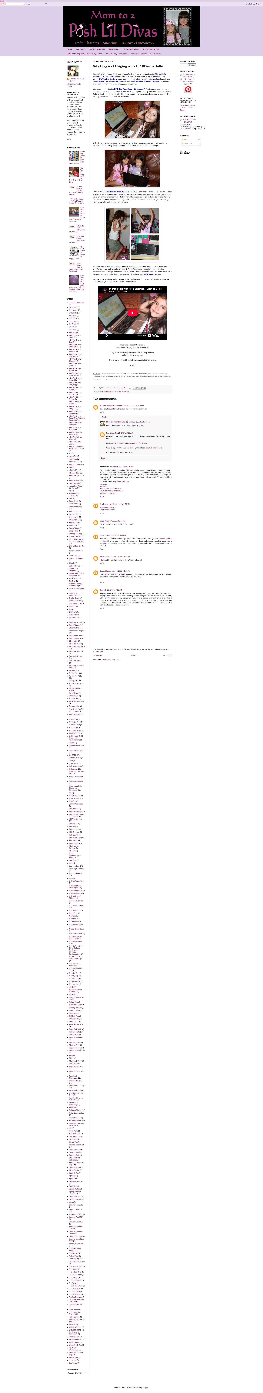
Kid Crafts (72, 809)
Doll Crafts (73, 615)
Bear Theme (73, 504)
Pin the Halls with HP (106, 391)
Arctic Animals (74, 483)
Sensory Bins (74, 1152)
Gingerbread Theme (76, 745)
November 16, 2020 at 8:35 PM (121, 467)
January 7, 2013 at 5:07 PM (133, 405)
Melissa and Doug (76, 924)
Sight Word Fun (75, 1167)
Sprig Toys (73, 1186)
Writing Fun (73, 1357)
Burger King (73, 531)
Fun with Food (74, 725)
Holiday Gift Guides (76, 777)
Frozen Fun (73, 719)
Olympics (72, 1013)
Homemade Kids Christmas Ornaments (75, 788)
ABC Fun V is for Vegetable (75, 429)
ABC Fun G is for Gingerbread (75, 374)
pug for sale (104, 486)
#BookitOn (114, 49)
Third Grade (73, 1278)
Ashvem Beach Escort (108, 508)
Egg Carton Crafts (75, 635)
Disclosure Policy (150, 49)
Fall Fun (72, 670)
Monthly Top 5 (74, 976)
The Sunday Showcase (116, 54)
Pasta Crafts (73, 1035)
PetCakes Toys (74, 1042)
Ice (70, 793)
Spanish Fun (74, 1173)
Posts (185, 140)
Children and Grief (76, 551)
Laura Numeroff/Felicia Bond (75, 856)
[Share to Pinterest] (145, 388)
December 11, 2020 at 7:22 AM (121, 433)
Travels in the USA (76, 1305)
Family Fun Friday (75, 676)
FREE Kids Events (76, 715)
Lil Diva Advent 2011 (76, 881)
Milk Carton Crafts (75, 934)
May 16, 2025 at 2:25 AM (121, 571)
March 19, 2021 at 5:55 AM (120, 504)
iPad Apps (73, 801)
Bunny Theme (74, 528)
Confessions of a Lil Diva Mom (76, 574)
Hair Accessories (75, 766)
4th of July (73, 318)
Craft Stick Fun (74, 578)
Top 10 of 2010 (74, 1289)
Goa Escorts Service (127, 448)
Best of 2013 (73, 514)
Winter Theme (74, 1342)
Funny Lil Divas (75, 730)
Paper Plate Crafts (76, 1024)
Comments (187, 144)
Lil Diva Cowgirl (75, 893)
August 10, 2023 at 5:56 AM (115, 521)
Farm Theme (74, 693)
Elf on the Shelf (74, 644)
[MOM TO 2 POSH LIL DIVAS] (188, 122)
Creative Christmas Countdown (76, 585)
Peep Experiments (76, 1037)
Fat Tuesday (73, 696)
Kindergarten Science (74, 847)
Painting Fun (74, 1019)
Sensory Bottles (75, 1155)
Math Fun (72, 919)
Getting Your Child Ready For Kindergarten (76, 738)
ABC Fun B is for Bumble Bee (75, 346)
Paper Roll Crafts (75, 1029)
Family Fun (73, 673)
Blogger (145, 1388)
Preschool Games (75, 1081)
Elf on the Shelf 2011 (77, 651)
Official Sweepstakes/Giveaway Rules (84, 54)
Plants (71, 1055)
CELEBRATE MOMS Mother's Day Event (76, 540)
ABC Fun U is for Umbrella (75, 424)
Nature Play (73, 1002)
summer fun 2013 (75, 1214)
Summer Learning (76, 1222)
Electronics (73, 641)
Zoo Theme (73, 1363)
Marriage (72, 916)
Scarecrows (73, 1139)
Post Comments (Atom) (111, 660)
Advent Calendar (75, 465)
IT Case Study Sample (112, 574)
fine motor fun (74, 706)
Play (70, 1058)
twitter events (74, 1309)
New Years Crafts (75, 1005)
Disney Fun (73, 606)
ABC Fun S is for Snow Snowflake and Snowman (77, 418)
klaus (102, 521)
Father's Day (73, 699)
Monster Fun (73, 973)
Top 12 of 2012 (74, 1294)
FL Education (74, 712)
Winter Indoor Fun (75, 1339)
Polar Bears (73, 1064)
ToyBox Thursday (75, 1297)
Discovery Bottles (75, 604)
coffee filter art (74, 566)
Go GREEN (73, 755)
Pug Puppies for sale (121, 482)
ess (112, 560)
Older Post (167, 656)
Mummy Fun (73, 984)
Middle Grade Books (76, 929)
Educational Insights (76, 631)
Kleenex (72, 851)
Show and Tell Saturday (74, 1159)
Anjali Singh (104, 504)
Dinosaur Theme (75, 601)
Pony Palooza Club (76, 1071)
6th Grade (73, 324)
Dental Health (74, 598)
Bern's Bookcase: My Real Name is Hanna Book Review (77, 201)
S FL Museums (74, 1134)
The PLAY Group (75, 1275)
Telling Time (73, 1256)
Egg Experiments (75, 638)
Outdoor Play (74, 1016)
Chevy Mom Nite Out (77, 546)
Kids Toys (72, 841)
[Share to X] (139, 388)
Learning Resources (76, 869)
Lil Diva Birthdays (75, 890)
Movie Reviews (75, 981)
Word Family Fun (75, 1345)
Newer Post (98, 656)
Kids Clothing (74, 832)
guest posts (73, 763)
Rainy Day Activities (76, 1113)
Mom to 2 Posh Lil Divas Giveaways (75, 958)
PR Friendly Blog (131, 49)
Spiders (72, 1179)
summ (71, 1202)
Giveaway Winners (76, 750)
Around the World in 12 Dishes (76, 487)
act (70, 453)
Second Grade (74, 1150)
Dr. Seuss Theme (75, 618)
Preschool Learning (76, 1086)
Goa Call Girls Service (154, 448)
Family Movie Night (76, 684)
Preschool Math (75, 1090)
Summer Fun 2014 (76, 1217)
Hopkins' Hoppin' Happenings (111, 405)
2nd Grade (73, 310)
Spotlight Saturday (76, 1181)
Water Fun (73, 1324)
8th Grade (73, 330)
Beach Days (73, 501)
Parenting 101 (74, 1032)
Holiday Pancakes (76, 781)
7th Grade (73, 327)
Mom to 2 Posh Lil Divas (115, 422)
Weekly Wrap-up (75, 1327)
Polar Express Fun (76, 1066)
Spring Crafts (74, 1189)
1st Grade (72, 307)
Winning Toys (74, 1337)
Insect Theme (74, 798)
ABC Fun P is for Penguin (75, 407)
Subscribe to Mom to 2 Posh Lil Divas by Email (187, 107)
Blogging (72, 525)
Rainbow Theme (75, 1110)
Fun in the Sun (74, 722)
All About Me (73, 470)
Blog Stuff (72, 523)
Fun (107, 433)
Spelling (72, 1176)
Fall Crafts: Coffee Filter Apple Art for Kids (77, 229)
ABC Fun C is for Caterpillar (75, 355)
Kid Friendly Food (75, 819)
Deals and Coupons (76, 588)
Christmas (73, 556)
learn (71, 863)
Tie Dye (72, 1283)
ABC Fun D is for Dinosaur (75, 360)
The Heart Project (75, 1266)
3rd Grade (73, 313)
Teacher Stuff (74, 1253)
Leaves (72, 878)
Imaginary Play (74, 796)
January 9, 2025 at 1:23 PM (120, 557)
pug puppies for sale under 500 (111, 491)
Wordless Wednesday (73, 1349)
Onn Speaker (112, 598)
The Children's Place (77, 1262)
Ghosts (71, 743)
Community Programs (73, 570)
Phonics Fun (73, 1045)
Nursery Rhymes (75, 1008)
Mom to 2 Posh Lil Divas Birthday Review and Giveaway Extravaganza (75, 950)
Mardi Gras (73, 913)
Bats (70, 498)
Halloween (73, 769)
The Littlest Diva (75, 1272)
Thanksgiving (74, 1259)
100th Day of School (76, 303)
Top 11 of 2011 (74, 1291)
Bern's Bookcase (97, 49)
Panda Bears (74, 1022)
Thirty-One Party (75, 1280)
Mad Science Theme (77, 906)
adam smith (104, 557)
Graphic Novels (75, 758)
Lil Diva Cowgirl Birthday (75, 897)
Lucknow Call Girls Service (137, 443)
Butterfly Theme (75, 534)
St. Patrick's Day (75, 1199)
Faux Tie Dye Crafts (76, 701)
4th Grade (73, 316)
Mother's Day (74, 979)
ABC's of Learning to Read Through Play (76, 448)
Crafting (72, 581)
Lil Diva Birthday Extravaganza (75, 887)
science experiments (77, 1145)
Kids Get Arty (74, 835)
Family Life (73, 681)
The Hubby (73, 1269)
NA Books (72, 995)
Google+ (3, 1)
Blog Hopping (74, 520)
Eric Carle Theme (75, 656)
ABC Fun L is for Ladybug (75, 384)
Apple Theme (74, 480)
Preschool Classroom (73, 1077)
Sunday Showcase (76, 1244)
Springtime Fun (75, 1196)
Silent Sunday (74, 1170)
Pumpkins (73, 1107)
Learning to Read (75, 874)
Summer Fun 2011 (76, 1205)
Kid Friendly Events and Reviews (76, 815)
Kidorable (72, 824)
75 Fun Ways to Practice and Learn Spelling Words (76, 190)
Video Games (74, 1317)
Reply (102, 412)
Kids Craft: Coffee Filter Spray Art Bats (77, 239)
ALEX (71, 467)
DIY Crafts (73, 612)
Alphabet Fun (74, 473)
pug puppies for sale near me (111, 488)
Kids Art (72, 827)
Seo (101, 590)
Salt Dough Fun (75, 1136)
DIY (70, 609)
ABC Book (73, 332)
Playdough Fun (75, 1061)
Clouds (72, 563)
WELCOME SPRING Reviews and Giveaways (76, 1332)
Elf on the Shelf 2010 (77, 647)
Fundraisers (73, 728)
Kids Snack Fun (75, 838)
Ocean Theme (74, 1010)
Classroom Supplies (76, 558)
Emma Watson (105, 571)
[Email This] (134, 388)
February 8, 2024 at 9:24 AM (115, 535)
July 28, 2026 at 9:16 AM (113, 590)
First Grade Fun (75, 709)
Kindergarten (74, 843)
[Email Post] (130, 388)
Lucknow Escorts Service (115, 443)
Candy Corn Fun (75, 537)
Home (69, 49)
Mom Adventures (75, 941)
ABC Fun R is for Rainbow (75, 412)
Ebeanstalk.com (75, 628)
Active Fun (73, 456)
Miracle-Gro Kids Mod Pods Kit (75, 938)
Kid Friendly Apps (75, 811)
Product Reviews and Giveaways (146, 54)
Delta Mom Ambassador (74, 594)
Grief (71, 761)
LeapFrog (72, 860)
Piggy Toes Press (75, 1048)
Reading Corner (75, 1121)
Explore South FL (75, 661)
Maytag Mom (74, 922)
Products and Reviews (121, 391)
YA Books (72, 1360)
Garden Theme (74, 733)
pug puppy (104, 484)
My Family (81, 49)
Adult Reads (73, 462)
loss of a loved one (76, 901)
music (71, 987)
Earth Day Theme (75, 622)
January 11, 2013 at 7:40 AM (139, 422)
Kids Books (73, 829)
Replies (105, 417)
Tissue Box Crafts (75, 1286)
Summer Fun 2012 (76, 1210)
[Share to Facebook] (142, 388)
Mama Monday (74, 910)
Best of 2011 (73, 511)
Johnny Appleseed (76, 804)
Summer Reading (75, 1236)
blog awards (73, 517)
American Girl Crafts (76, 476)
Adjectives (73, 459)
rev (70, 1128)
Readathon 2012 (75, 1118)
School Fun (73, 1142)
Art (70, 491)
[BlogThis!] (137, 388)
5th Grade (73, 321)
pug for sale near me (107, 493)
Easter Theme (74, 625)
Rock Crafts (73, 1131)
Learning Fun (74, 866)
